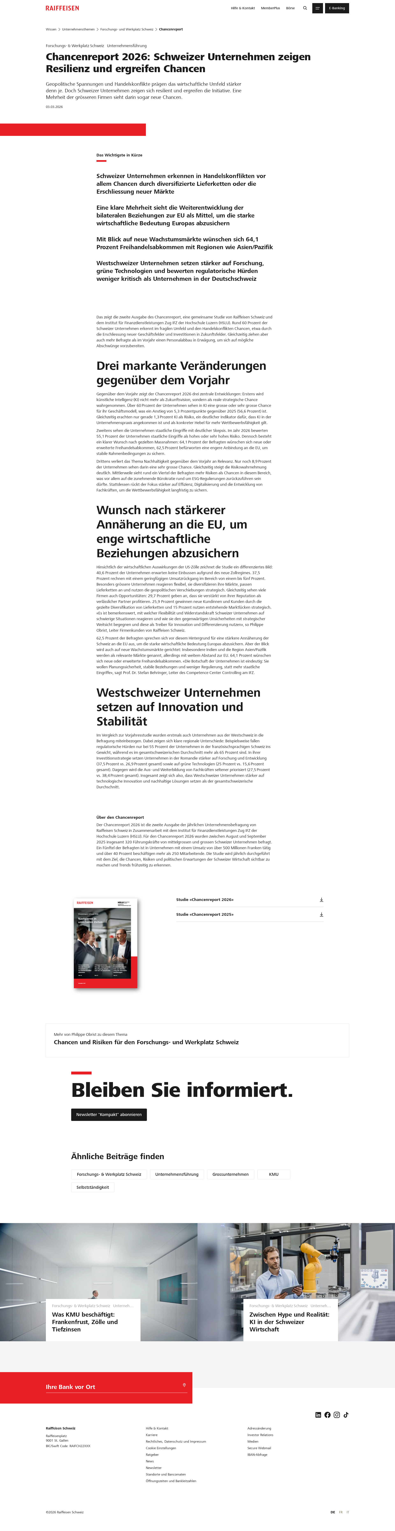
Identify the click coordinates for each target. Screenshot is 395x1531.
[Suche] (305, 8)
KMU (274, 1174)
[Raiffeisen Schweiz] (62, 8)
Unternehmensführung (177, 1174)
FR (341, 1512)
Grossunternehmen (231, 1174)
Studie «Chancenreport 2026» (205, 899)
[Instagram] (337, 1415)
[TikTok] (346, 1415)
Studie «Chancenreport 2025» (205, 914)
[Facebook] (327, 1415)
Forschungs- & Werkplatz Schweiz (109, 1174)
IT (348, 1512)
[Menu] (317, 8)
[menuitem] (243, 8)
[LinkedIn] (318, 1415)
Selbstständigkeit (93, 1187)
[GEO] (184, 1385)
